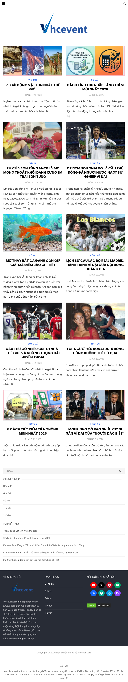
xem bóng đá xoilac (63, 671)
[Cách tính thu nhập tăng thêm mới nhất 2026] (95, 61)
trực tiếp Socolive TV (102, 671)
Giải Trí (32, 163)
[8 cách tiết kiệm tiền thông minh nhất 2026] (32, 405)
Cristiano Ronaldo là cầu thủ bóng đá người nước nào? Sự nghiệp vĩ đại (95, 172)
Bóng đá (95, 163)
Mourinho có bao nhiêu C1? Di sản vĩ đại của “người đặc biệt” (95, 431)
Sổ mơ (32, 255)
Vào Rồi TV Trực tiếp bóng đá (60, 674)
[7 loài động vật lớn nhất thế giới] (32, 61)
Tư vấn (95, 80)
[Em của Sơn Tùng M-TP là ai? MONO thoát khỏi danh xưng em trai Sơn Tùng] (32, 141)
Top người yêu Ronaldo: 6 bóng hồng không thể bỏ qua (95, 351)
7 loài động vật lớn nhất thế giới (33, 87)
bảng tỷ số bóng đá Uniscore (101, 674)
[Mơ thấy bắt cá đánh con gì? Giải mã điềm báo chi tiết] (32, 233)
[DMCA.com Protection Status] (99, 607)
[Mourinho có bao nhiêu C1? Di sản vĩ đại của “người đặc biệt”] (95, 405)
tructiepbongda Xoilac (39, 671)
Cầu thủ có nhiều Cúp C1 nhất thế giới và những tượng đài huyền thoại (33, 353)
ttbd (81, 674)
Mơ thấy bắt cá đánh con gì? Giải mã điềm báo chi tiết (33, 262)
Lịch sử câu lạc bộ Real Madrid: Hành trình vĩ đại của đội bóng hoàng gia (95, 264)
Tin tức (32, 80)
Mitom (39, 674)
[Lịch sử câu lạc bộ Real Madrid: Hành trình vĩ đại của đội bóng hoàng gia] (95, 233)
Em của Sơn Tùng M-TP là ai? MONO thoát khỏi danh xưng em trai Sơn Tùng (32, 172)
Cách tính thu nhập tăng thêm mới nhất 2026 (95, 87)
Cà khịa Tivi (82, 671)
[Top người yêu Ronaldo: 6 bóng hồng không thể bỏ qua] (95, 321)
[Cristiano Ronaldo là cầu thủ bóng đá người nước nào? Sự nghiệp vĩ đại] (95, 141)
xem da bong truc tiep (14, 671)
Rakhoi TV (27, 674)
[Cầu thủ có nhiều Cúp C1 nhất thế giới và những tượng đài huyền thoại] (32, 321)
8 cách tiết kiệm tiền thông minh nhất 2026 (32, 431)
